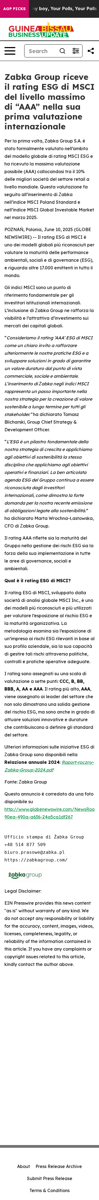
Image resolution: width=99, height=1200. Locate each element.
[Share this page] (91, 50)
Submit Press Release (49, 1178)
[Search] (62, 51)
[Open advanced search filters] (75, 51)
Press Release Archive (58, 1166)
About (23, 1166)
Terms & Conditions (49, 1190)
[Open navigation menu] (9, 50)
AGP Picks (14, 8)
